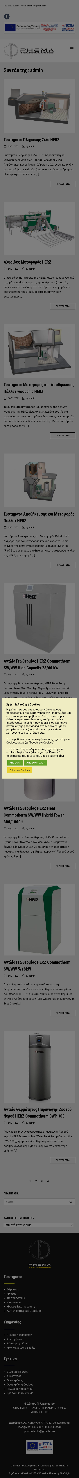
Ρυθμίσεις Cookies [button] (20, 770)
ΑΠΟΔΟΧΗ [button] (15, 762)
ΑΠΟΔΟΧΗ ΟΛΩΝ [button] (35, 762)
